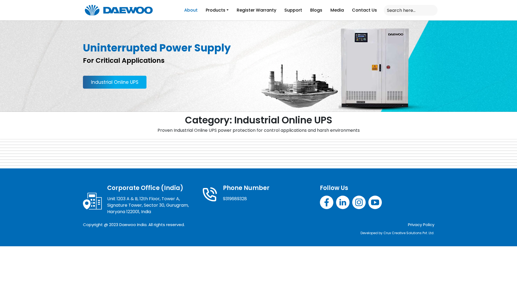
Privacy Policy (421, 224)
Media (337, 10)
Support (293, 10)
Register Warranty (256, 10)
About (191, 10)
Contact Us (364, 10)
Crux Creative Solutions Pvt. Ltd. (408, 233)
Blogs (316, 10)
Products (215, 10)
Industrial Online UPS (114, 82)
